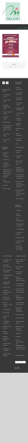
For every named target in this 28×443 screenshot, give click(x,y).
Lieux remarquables (6, 181)
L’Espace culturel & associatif (20, 109)
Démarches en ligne (19, 129)
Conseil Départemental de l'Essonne (19, 297)
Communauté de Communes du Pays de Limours (20, 290)
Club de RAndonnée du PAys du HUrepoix (20, 278)
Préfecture (18, 333)
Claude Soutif (6, 287)
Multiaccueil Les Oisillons (7, 327)
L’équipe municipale (19, 88)
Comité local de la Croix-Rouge (20, 284)
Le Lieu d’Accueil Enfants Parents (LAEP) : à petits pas (7, 128)
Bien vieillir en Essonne (19, 267)
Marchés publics (20, 147)
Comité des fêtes (20, 237)
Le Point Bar (6, 313)
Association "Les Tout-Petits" (7, 260)
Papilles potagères (5, 332)
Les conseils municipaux (19, 93)
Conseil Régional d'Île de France (20, 303)
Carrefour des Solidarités (19, 272)
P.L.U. (17, 144)
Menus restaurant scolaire (7, 112)
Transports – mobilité (19, 124)
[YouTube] (7, 83)
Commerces (6, 159)
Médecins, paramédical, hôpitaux (6, 164)
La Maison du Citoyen (19, 103)
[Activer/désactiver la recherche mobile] (21, 22)
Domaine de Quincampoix (6, 298)
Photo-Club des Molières (7, 344)
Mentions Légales (20, 355)
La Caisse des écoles (6, 140)
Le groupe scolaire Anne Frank (6, 106)
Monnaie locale (20, 314)
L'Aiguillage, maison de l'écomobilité (19, 309)
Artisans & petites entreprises (6, 154)
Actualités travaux (18, 151)
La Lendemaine (7, 309)
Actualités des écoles (6, 95)
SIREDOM (18, 337)
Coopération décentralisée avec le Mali (19, 247)
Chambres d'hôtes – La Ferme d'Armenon (7, 276)
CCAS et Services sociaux (20, 114)
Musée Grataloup (20, 318)
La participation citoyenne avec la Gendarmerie (20, 176)
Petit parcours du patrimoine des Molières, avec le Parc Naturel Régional (7, 173)
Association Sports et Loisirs (7, 265)
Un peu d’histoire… (19, 214)
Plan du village (6, 188)
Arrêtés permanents (19, 134)
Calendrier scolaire (5, 118)
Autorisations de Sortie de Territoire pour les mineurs (20, 192)
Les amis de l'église (6, 317)
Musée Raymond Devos (20, 322)
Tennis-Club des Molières (7, 354)
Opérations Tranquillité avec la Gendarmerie (20, 169)
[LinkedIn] (3, 83)
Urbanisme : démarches (19, 139)
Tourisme (5, 185)
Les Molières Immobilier (6, 322)
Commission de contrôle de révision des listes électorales (20, 184)
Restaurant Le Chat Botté (6, 349)
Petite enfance (6, 122)
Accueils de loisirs (6, 135)
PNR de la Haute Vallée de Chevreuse (20, 328)
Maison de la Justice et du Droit (19, 162)
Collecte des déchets (19, 156)
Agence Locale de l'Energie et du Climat (20, 261)
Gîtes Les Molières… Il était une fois (7, 304)
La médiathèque (20, 229)
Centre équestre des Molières (7, 271)
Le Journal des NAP (6, 100)
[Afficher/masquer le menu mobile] (25, 22)
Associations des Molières (20, 242)
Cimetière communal (18, 119)
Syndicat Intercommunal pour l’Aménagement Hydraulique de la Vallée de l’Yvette (20, 344)
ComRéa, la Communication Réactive (7, 292)
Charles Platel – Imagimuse (7, 283)
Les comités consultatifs (19, 98)
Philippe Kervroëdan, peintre (6, 338)
